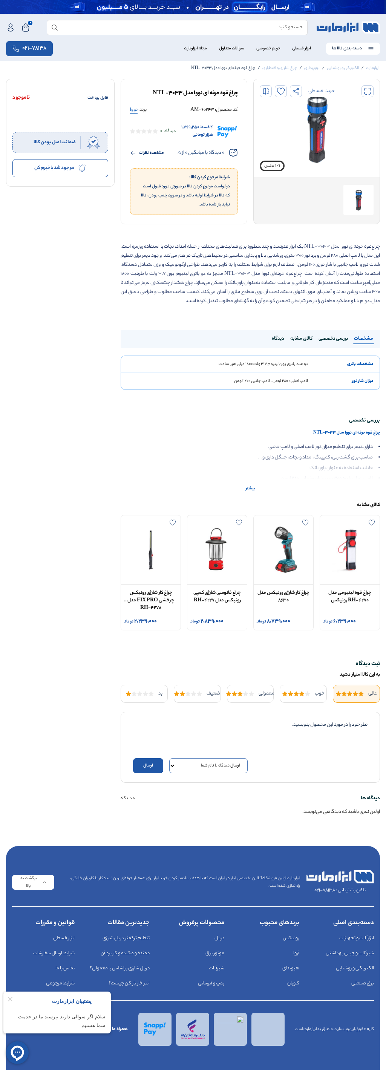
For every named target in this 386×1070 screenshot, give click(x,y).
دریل (219, 938)
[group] (317, 128)
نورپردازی (312, 68)
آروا (296, 953)
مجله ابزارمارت (195, 48)
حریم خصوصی (268, 48)
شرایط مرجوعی (60, 983)
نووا (134, 110)
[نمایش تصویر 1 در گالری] (358, 200)
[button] (367, 91)
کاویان (293, 983)
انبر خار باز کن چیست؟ (129, 983)
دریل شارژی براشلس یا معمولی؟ (120, 968)
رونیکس (291, 938)
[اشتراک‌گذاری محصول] (296, 91)
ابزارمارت (372, 68)
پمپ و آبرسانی (211, 983)
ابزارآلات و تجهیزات (356, 938)
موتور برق (214, 953)
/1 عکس (272, 165)
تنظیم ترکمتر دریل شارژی (126, 938)
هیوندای (290, 968)
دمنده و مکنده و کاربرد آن (125, 953)
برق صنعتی (362, 983)
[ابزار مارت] (348, 27)
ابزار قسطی (301, 48)
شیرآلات (216, 968)
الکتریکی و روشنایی (343, 68)
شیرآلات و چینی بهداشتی (350, 953)
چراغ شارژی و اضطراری (279, 68)
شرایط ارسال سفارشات (54, 953)
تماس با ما (65, 968)
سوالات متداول (231, 48)
